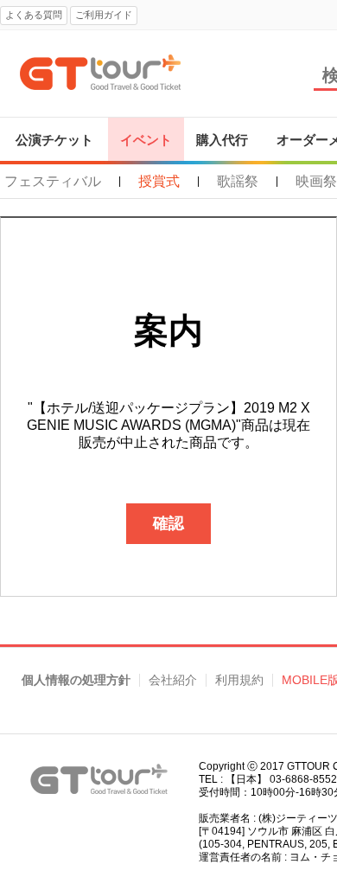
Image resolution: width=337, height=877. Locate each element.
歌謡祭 (237, 182)
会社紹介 (173, 680)
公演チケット (54, 139)
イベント (146, 139)
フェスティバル (52, 182)
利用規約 (239, 680)
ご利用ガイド (103, 15)
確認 (168, 523)
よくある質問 (33, 15)
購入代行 (222, 139)
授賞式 (159, 182)
